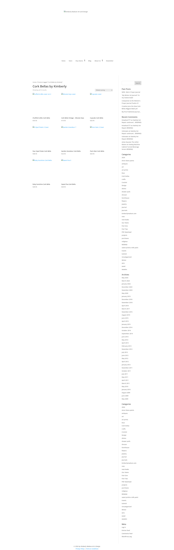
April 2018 (125, 306)
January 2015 (126, 324)
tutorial (124, 254)
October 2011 (126, 371)
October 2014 (126, 330)
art (123, 167)
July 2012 (125, 352)
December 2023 (127, 287)
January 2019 (126, 296)
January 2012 (126, 365)
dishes (124, 189)
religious (125, 241)
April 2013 (125, 343)
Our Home (125, 223)
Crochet (124, 182)
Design (124, 185)
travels (124, 251)
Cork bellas (125, 176)
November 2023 (127, 290)
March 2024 (126, 281)
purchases (125, 238)
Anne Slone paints (128, 161)
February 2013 (126, 346)
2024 (123, 157)
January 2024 (126, 284)
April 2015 (125, 321)
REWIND (124, 245)
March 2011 (126, 383)
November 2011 (127, 368)
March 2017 (126, 309)
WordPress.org (127, 536)
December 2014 (127, 327)
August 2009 (126, 393)
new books (125, 220)
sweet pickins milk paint (130, 248)
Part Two (125, 229)
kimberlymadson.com (129, 213)
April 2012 (125, 361)
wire (123, 263)
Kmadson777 (126, 120)
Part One (125, 226)
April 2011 (125, 380)
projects (124, 235)
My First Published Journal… (131, 112)
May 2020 (125, 293)
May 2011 (125, 377)
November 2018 (127, 302)
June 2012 (125, 355)
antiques (125, 164)
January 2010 (126, 389)
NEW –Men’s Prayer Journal (131, 92)
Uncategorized (127, 257)
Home (34, 82)
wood (123, 266)
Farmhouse (125, 198)
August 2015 (126, 315)
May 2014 (125, 340)
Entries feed (126, 530)
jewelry (124, 204)
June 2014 (125, 337)
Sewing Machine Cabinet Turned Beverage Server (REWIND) (131, 147)
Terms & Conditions (92, 549)
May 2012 (125, 358)
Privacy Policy (80, 549)
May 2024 (125, 278)
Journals (124, 210)
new (123, 216)
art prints (125, 170)
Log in (124, 527)
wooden (124, 269)
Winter (124, 260)
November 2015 (127, 312)
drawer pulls (126, 192)
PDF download (126, 232)
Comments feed (127, 533)
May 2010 (125, 386)
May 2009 (125, 399)
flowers (124, 201)
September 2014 (127, 334)
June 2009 (125, 396)
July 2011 (125, 374)
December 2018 (127, 299)
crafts (124, 179)
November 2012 (127, 349)
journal (124, 207)
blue (123, 173)
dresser (124, 195)
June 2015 (125, 318)
